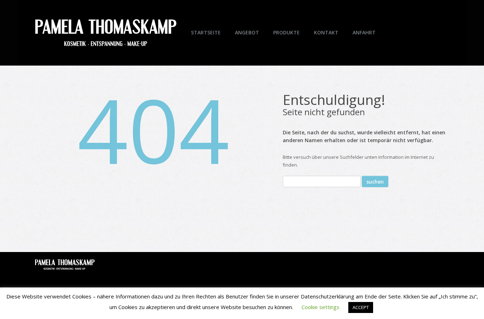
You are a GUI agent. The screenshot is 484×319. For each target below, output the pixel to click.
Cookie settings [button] (320, 306)
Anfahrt (364, 32)
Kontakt (326, 32)
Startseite (206, 32)
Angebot (247, 32)
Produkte (286, 32)
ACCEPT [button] (361, 307)
